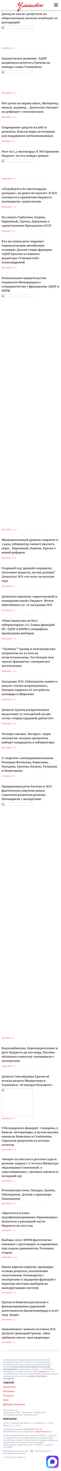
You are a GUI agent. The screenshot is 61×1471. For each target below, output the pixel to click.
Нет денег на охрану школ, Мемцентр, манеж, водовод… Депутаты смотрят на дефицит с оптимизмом (30, 107)
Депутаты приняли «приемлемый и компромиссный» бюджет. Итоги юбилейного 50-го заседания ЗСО (29, 601)
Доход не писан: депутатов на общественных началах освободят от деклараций (30, 18)
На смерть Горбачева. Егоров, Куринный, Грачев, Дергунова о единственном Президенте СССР (26, 221)
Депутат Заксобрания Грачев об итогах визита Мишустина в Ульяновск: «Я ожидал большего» (27, 1081)
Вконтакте (9, 1387)
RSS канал (9, 1391)
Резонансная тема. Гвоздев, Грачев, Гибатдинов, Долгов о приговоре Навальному (28, 1194)
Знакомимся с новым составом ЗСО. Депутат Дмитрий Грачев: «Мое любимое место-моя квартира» (29, 1333)
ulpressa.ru (43, 1371)
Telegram (8, 1395)
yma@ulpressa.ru (43, 1431)
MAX (5, 1400)
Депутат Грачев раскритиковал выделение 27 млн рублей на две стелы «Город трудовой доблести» (28, 714)
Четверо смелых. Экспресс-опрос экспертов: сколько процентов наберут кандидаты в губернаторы (28, 738)
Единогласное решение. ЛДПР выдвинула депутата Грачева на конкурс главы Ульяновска (26, 63)
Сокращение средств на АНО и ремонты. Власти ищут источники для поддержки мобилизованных (28, 132)
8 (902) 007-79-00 (32, 1429)
